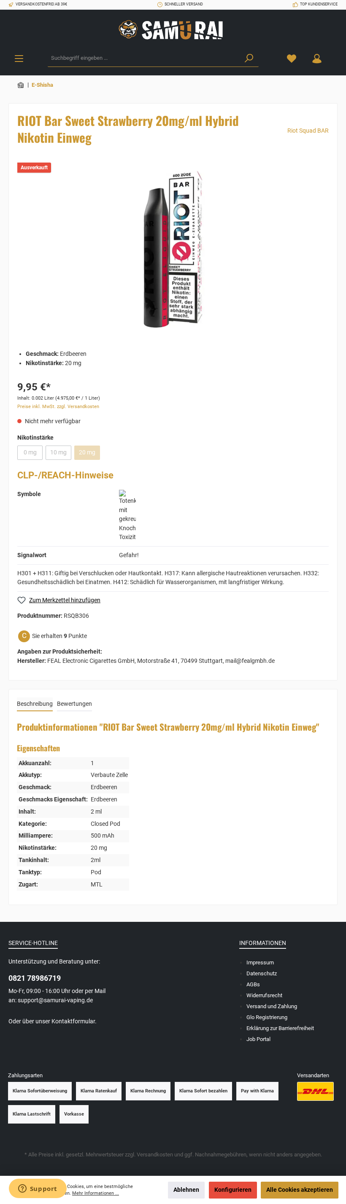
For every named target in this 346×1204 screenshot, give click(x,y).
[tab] (35, 704)
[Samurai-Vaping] (21, 85)
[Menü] (19, 58)
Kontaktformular (73, 1021)
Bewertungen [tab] (74, 703)
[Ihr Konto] (316, 58)
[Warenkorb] (335, 54)
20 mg (87, 452)
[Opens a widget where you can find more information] (37, 1189)
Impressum (260, 962)
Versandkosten (155, 1154)
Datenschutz (261, 973)
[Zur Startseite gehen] (173, 29)
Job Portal (258, 1039)
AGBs (253, 984)
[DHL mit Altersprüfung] (315, 1091)
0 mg (30, 452)
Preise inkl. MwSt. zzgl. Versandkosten (58, 406)
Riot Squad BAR (308, 130)
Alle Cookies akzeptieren (299, 1189)
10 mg (58, 452)
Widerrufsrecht (264, 995)
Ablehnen (186, 1189)
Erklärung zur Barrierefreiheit (280, 1028)
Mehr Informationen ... (95, 1193)
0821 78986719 (34, 978)
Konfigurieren (232, 1189)
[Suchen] (249, 58)
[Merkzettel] (291, 58)
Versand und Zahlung (271, 1006)
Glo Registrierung (266, 1017)
